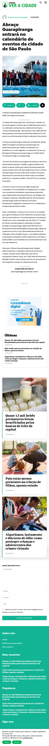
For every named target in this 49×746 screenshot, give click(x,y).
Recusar (16, 742)
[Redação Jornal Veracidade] (5, 17)
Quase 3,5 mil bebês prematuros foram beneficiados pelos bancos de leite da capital (25, 341)
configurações (27, 738)
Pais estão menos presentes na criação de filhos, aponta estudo (23, 349)
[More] (42, 105)
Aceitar (6, 742)
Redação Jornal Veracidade (18, 17)
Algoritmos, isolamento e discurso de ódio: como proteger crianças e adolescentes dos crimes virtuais (24, 358)
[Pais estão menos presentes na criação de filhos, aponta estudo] (24, 458)
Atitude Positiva (11, 92)
